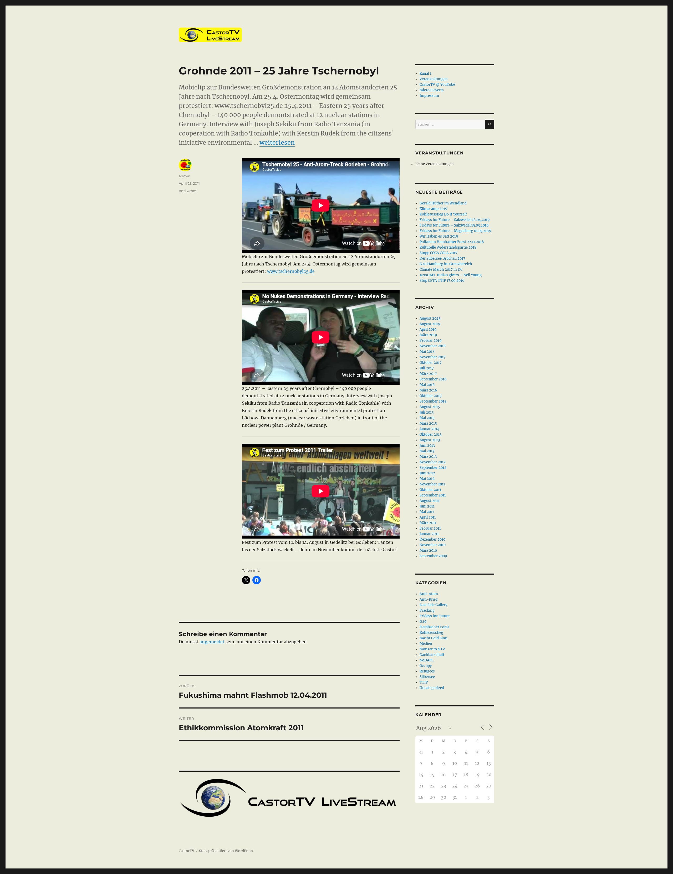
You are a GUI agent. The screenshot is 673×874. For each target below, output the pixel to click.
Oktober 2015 (431, 396)
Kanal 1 (425, 73)
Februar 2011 (430, 528)
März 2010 (428, 550)
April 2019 (428, 329)
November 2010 (433, 545)
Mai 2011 (427, 512)
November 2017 (433, 357)
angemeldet (212, 641)
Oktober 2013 (430, 434)
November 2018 (433, 346)
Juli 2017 (427, 368)
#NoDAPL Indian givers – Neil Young (451, 275)
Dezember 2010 (432, 539)
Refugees (427, 671)
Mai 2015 (427, 418)
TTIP (424, 682)
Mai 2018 (427, 351)
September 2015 (433, 401)
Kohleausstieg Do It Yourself (443, 214)
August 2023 (430, 318)
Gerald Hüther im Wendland (443, 203)
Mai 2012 (427, 478)
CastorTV (186, 851)
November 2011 (432, 484)
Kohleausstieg (431, 632)
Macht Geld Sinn (433, 638)
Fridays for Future (435, 616)
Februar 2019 (431, 340)
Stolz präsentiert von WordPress (226, 851)
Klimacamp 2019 (433, 209)
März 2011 (428, 523)
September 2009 (433, 556)
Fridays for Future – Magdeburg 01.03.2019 (455, 231)
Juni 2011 (427, 506)
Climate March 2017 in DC (441, 269)
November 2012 (433, 462)
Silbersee (427, 677)
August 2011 (430, 501)
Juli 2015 (427, 412)
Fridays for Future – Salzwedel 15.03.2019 (454, 225)
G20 (423, 621)
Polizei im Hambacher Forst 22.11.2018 (452, 242)
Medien (426, 643)
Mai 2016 (427, 385)
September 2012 (433, 467)
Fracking (427, 610)
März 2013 (428, 456)
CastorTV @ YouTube (437, 84)
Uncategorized (432, 688)
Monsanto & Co (432, 649)
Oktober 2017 (431, 362)
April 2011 (428, 517)
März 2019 (428, 335)
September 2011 (433, 495)
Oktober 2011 (430, 490)
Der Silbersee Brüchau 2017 (442, 258)
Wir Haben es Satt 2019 (439, 236)
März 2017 (428, 373)
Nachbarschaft (432, 654)
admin (184, 176)
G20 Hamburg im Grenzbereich (446, 264)
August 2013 (430, 440)
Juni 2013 (427, 445)
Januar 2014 (429, 429)
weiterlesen (277, 142)
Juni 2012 (427, 473)
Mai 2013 (427, 451)
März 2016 (428, 390)
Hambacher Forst (434, 627)
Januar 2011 (429, 534)
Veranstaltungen (434, 79)
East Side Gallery (433, 605)
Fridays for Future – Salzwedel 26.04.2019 (455, 220)
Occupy (426, 666)
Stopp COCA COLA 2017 (438, 253)
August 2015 (430, 407)
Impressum (429, 95)
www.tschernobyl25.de (291, 271)
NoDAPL (427, 660)
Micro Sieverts (432, 90)
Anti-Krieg (429, 599)
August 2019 (430, 324)
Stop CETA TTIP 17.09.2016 (442, 280)
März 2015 (428, 423)
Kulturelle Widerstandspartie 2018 (448, 247)
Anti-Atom (188, 191)
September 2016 (433, 379)
